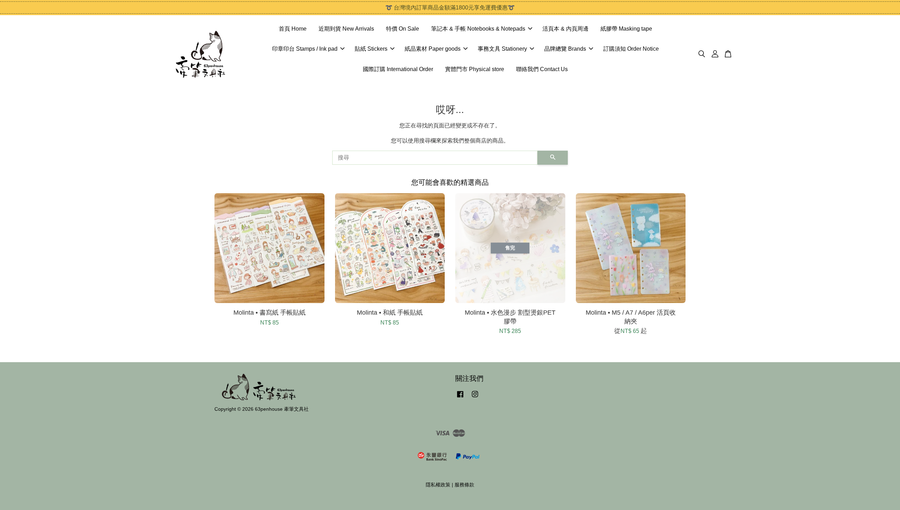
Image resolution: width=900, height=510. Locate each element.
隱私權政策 (438, 484)
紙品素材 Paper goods (433, 49)
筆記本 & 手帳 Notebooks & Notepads (478, 29)
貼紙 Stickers (371, 49)
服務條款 (464, 484)
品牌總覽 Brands (565, 49)
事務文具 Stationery (502, 49)
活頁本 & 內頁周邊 (565, 29)
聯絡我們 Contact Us (542, 69)
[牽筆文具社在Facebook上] (460, 397)
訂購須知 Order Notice (631, 49)
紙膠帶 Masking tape (626, 29)
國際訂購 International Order (398, 69)
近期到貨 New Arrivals (346, 29)
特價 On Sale (402, 29)
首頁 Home (293, 29)
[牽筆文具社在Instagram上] (475, 397)
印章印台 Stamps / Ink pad (305, 49)
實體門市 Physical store (474, 69)
